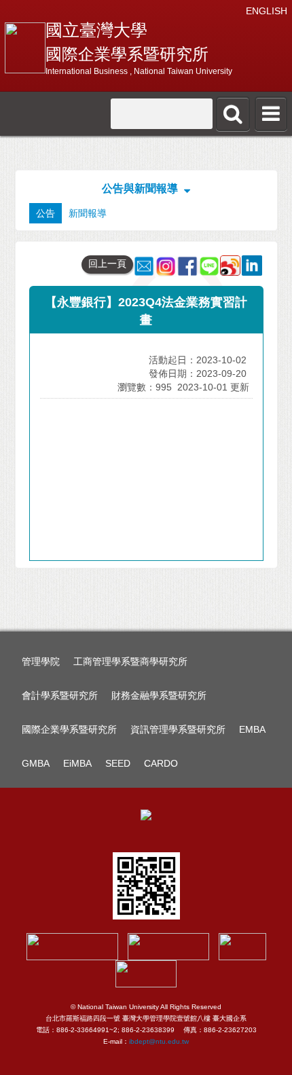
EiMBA (77, 763)
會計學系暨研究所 (60, 695)
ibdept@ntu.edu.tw (159, 1041)
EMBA (252, 729)
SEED (117, 763)
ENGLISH (266, 10)
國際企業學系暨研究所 (69, 729)
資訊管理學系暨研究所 (177, 729)
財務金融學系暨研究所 (158, 695)
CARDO (161, 763)
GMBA (36, 763)
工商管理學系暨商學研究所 (130, 661)
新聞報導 (88, 213)
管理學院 (41, 661)
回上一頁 (107, 263)
